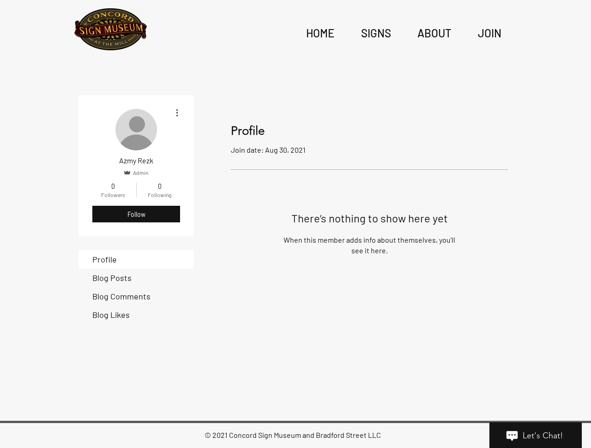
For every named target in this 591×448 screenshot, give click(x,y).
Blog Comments (121, 296)
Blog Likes (111, 315)
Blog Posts (112, 278)
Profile (104, 259)
